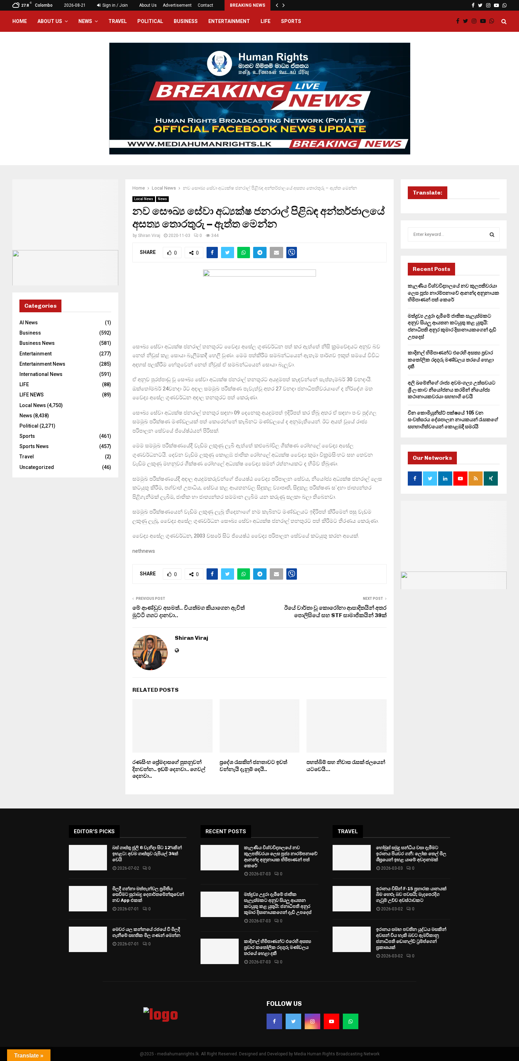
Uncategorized (36, 467)
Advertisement (177, 5)
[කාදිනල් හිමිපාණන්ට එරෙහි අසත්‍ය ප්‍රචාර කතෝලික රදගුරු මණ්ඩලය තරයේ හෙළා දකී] (220, 951)
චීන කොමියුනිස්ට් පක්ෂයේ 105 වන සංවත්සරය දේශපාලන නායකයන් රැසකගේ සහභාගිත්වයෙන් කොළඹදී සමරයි (453, 419)
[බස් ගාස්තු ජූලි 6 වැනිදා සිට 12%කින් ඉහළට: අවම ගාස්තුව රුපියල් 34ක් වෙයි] (88, 857)
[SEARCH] (492, 234)
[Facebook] (459, 21)
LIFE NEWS (31, 395)
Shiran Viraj (149, 235)
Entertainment (229, 21)
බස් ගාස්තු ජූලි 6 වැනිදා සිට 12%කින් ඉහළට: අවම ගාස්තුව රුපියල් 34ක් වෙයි (147, 853)
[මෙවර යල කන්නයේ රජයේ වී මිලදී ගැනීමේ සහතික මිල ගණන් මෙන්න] (88, 939)
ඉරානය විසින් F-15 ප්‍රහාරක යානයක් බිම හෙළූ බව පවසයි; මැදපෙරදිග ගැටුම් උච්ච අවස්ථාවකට (411, 894)
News (85, 21)
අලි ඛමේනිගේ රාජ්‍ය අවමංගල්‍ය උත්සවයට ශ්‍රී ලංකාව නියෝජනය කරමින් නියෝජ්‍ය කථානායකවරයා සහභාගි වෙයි (451, 389)
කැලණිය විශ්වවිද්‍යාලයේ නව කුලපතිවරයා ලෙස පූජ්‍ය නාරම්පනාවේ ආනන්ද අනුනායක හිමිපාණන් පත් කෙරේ (453, 292)
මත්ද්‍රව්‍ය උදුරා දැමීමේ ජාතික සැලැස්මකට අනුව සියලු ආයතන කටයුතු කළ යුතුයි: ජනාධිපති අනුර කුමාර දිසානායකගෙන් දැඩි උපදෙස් (277, 903)
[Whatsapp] (493, 21)
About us (49, 21)
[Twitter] (467, 21)
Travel (117, 21)
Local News (143, 199)
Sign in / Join (114, 5)
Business (186, 21)
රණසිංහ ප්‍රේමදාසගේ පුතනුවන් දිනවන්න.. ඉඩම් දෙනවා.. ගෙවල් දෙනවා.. (168, 769)
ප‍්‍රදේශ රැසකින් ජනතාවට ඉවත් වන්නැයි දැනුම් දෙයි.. (253, 765)
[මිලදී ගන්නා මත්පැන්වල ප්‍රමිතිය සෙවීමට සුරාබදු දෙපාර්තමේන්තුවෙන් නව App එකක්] (88, 898)
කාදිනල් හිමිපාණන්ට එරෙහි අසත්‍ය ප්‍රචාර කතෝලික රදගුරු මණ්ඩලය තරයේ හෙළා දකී (451, 359)
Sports (291, 21)
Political (150, 21)
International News (40, 374)
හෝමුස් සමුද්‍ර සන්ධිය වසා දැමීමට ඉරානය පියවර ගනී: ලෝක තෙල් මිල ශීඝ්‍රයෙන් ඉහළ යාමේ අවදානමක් (411, 853)
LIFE (265, 21)
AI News (28, 322)
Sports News (34, 446)
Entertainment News (42, 364)
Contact (205, 5)
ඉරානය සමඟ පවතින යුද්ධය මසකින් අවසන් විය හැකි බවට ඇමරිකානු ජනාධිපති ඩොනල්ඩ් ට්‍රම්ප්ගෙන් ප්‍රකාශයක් (411, 938)
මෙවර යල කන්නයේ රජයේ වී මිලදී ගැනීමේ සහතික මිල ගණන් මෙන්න (146, 932)
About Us (148, 5)
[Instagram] (476, 21)
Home (19, 21)
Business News (37, 343)
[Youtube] (484, 21)
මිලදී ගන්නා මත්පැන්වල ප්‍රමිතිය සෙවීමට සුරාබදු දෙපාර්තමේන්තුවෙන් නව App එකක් (148, 894)
